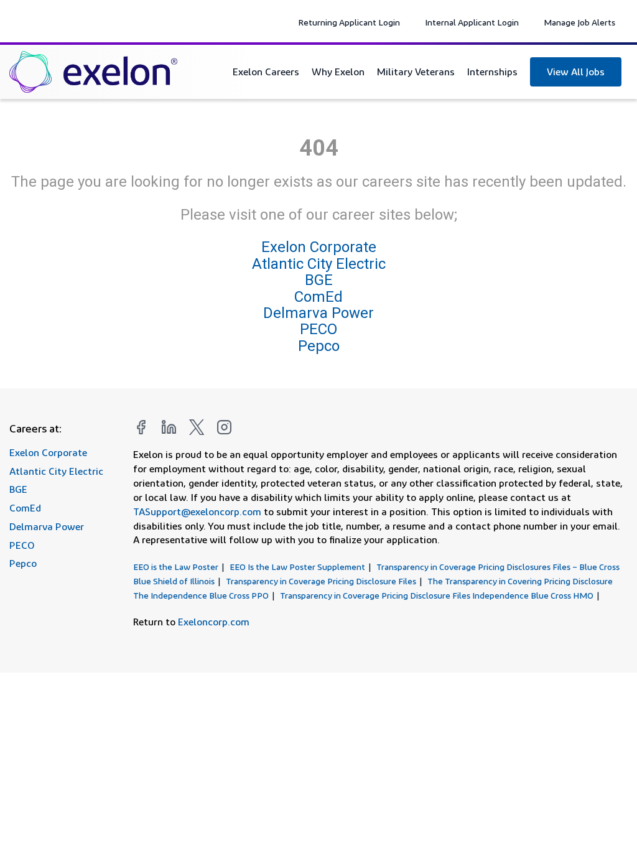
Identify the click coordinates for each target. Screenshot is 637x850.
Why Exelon (338, 71)
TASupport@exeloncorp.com (197, 511)
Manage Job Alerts (579, 22)
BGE (319, 280)
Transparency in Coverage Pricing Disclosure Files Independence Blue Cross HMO (436, 595)
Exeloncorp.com (213, 621)
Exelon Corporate (318, 247)
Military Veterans (416, 71)
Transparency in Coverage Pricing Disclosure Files (321, 581)
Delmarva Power (318, 313)
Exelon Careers (266, 71)
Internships (492, 71)
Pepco (319, 346)
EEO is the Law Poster (175, 566)
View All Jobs (576, 71)
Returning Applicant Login (349, 22)
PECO (318, 329)
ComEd (318, 297)
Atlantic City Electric (319, 264)
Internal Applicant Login (472, 22)
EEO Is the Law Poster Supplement (297, 566)
